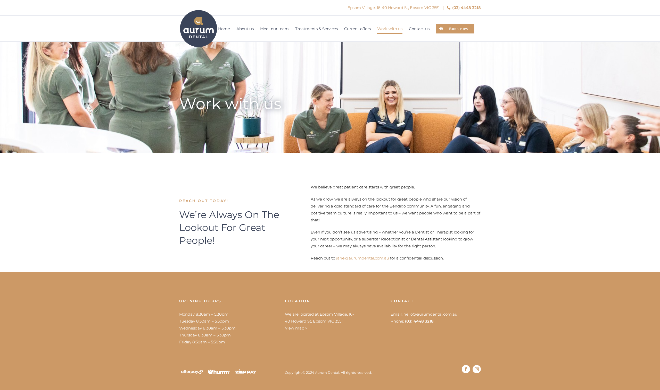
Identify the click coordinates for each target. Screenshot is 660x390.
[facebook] (466, 369)
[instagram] (477, 369)
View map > (296, 328)
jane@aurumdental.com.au (362, 258)
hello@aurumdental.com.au (430, 314)
